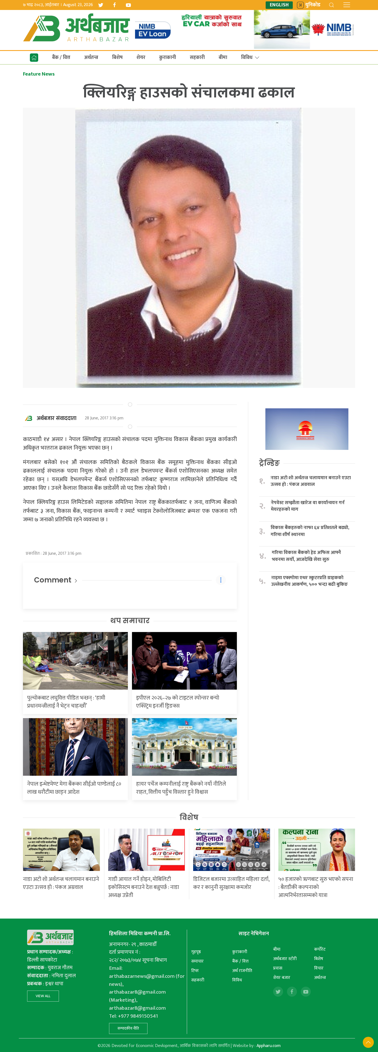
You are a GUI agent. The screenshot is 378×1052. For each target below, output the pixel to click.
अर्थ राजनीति (242, 970)
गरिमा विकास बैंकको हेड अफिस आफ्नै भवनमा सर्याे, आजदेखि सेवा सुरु (306, 556)
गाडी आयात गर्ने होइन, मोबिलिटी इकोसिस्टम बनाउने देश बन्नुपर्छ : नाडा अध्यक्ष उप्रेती (143, 887)
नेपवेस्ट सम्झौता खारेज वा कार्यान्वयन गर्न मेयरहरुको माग (308, 506)
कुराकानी (167, 57)
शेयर (140, 57)
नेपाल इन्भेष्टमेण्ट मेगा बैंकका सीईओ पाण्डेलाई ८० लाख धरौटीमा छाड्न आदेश (74, 788)
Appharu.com (269, 1046)
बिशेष (117, 57)
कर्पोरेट (319, 949)
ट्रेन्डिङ (269, 463)
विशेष (189, 817)
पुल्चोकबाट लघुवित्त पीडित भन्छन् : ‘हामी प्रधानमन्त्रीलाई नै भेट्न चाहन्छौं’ (66, 702)
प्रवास (277, 968)
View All (43, 996)
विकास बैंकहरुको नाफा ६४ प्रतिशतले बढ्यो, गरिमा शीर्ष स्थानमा (310, 531)
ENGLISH (279, 5)
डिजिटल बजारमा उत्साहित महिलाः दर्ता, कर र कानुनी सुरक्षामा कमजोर (231, 883)
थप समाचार (130, 621)
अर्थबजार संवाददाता (56, 418)
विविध (246, 57)
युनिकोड (312, 5)
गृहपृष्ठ (196, 952)
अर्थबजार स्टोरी (285, 959)
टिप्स (195, 970)
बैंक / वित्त (61, 57)
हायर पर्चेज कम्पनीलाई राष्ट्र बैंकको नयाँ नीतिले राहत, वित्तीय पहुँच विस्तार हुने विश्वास (181, 788)
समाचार (197, 961)
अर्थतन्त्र (91, 57)
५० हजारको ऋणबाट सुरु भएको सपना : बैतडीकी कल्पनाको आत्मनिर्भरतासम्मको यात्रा (315, 887)
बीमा (223, 57)
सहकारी (197, 57)
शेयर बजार (281, 977)
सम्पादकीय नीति (128, 1028)
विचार (318, 968)
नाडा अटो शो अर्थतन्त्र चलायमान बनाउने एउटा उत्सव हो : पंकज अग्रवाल (311, 481)
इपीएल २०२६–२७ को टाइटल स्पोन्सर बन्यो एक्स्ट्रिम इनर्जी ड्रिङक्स (177, 702)
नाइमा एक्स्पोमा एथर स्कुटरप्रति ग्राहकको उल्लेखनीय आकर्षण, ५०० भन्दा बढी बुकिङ (309, 581)
